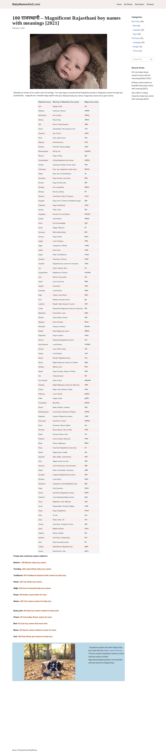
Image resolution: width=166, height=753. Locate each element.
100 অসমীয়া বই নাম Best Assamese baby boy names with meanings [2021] (143, 96)
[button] (132, 4)
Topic (135, 34)
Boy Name (139, 4)
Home (119, 4)
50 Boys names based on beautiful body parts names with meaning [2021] (142, 86)
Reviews (150, 4)
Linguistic (136, 30)
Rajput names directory (113, 650)
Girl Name (128, 4)
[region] (83, 728)
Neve (14, 750)
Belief (135, 26)
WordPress (32, 750)
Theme (135, 51)
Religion (136, 47)
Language (137, 42)
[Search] (151, 59)
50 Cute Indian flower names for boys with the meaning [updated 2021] (141, 75)
